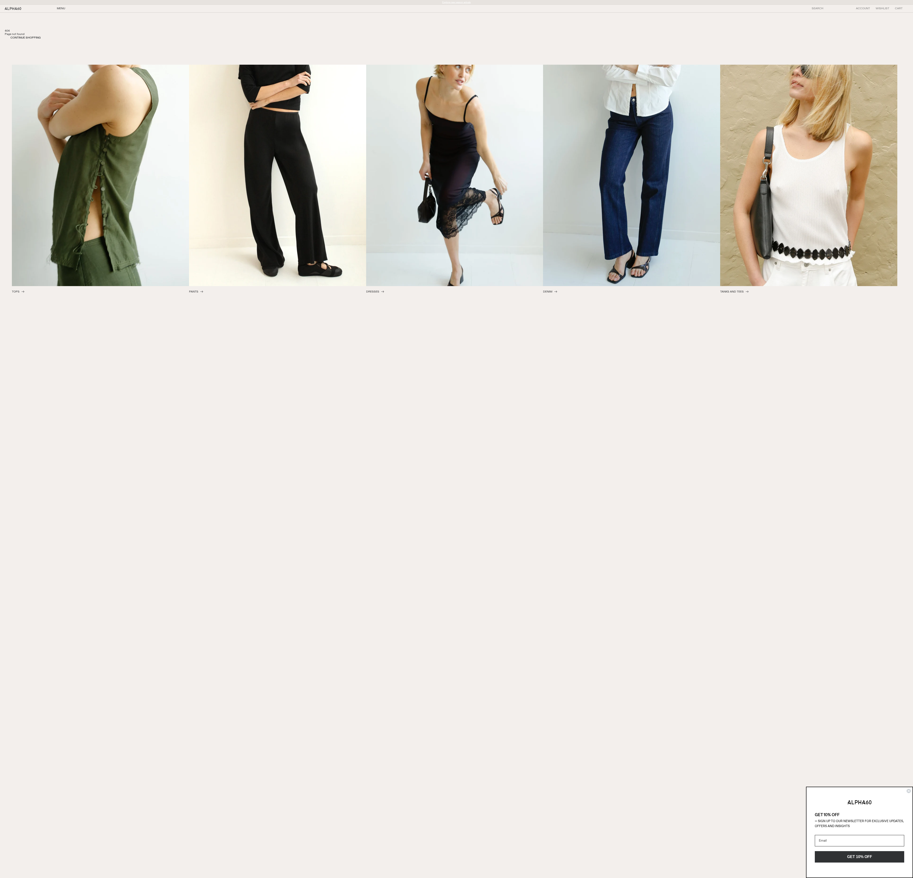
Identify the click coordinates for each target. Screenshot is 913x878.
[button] (899, 8)
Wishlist (882, 8)
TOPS (15, 291)
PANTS (193, 291)
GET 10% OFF (859, 857)
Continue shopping (25, 37)
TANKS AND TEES (732, 291)
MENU (61, 8)
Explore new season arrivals (456, 2)
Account (863, 8)
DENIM (547, 291)
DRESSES (372, 291)
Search (817, 8)
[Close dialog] (908, 791)
